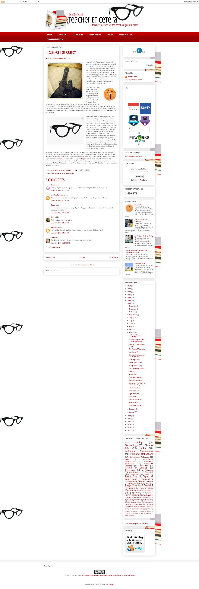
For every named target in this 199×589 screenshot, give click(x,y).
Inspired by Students (136, 468)
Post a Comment (54, 247)
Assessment (147, 492)
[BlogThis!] (82, 170)
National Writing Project (133, 502)
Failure (142, 488)
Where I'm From (140, 263)
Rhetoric (149, 511)
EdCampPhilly (132, 488)
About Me (62, 34)
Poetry (127, 459)
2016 (129, 297)
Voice (141, 487)
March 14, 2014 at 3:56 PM (60, 213)
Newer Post (50, 257)
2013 (129, 416)
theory (132, 515)
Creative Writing (130, 481)
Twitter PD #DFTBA (135, 362)
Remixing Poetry (134, 360)
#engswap (142, 506)
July (131, 321)
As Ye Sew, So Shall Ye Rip (144, 236)
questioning (148, 513)
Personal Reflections (58, 173)
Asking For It (133, 374)
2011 (129, 419)
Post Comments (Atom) (86, 265)
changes (150, 504)
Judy (52, 217)
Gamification (135, 508)
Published (147, 485)
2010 (129, 421)
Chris (53, 237)
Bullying (149, 506)
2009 (129, 424)
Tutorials (142, 504)
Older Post (113, 257)
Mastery (139, 483)
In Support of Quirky (135, 365)
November (133, 309)
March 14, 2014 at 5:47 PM (60, 223)
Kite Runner (147, 490)
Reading (146, 474)
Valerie (53, 185)
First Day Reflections (144, 495)
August (132, 318)
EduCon (133, 495)
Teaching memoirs (131, 499)
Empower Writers (131, 476)
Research (146, 476)
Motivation (147, 497)
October (132, 312)
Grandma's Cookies (135, 380)
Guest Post (150, 508)
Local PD (132, 371)
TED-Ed (148, 483)
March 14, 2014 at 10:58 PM (60, 243)
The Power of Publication (137, 349)
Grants (143, 508)
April (131, 329)
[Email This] (80, 170)
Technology (131, 445)
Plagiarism (148, 509)
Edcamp (127, 508)
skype (129, 506)
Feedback (142, 481)
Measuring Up (133, 402)
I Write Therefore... (135, 388)
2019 (129, 289)
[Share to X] (84, 170)
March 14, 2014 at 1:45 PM (60, 200)
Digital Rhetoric (134, 394)
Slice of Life (70, 173)
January (132, 412)
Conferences (130, 470)
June (131, 323)
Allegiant (83, 159)
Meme (140, 509)
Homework (137, 497)
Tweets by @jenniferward (133, 156)
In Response (147, 470)
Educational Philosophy (140, 457)
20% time (143, 466)
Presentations (95, 34)
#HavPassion (134, 472)
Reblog (135, 511)
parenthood (149, 487)
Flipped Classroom (132, 474)
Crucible (150, 499)
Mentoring (147, 501)
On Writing (134, 442)
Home (49, 34)
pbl (142, 513)
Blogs (147, 472)
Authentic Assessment (139, 451)
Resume (142, 511)
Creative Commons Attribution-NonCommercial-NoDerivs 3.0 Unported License (109, 575)
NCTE (127, 492)
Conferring (142, 499)
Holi (97, 159)
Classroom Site (125, 34)
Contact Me (78, 34)
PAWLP (150, 481)
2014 (129, 303)
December (133, 306)
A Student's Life (134, 391)
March (131, 332)
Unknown (54, 227)
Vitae (110, 34)
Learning (137, 485)
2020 (129, 286)
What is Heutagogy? (135, 405)
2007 (129, 430)
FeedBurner (144, 180)
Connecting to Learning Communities (136, 356)
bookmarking (135, 513)
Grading (130, 483)
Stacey (53, 205)
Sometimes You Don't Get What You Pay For (137, 384)
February (132, 409)
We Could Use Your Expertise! (141, 220)
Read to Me (138, 205)
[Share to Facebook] (86, 170)
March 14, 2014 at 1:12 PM (60, 190)
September (133, 315)
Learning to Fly (134, 352)
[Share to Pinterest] (89, 170)
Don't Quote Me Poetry (136, 368)
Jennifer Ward (132, 77)
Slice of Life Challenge (54, 58)
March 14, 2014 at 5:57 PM (60, 233)
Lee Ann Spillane (57, 195)
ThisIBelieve (146, 480)
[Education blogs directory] (135, 553)
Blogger (110, 584)
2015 (129, 300)
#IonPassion (136, 492)
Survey (135, 504)
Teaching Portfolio (55, 39)
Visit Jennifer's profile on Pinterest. (136, 524)
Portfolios (127, 511)
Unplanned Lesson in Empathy (136, 336)
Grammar (128, 497)
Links (143, 448)
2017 (129, 295)
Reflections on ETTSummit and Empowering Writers (136, 251)
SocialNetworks (130, 487)
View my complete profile (133, 80)
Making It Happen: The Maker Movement (136, 340)
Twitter (141, 478)
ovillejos (59, 159)
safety (126, 515)
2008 (129, 427)
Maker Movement (134, 501)
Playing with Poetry (135, 377)
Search (127, 513)
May (131, 326)
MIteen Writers (131, 509)
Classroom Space (138, 494)
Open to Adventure (135, 399)
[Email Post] (75, 170)
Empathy (128, 485)
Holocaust (138, 490)
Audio (127, 494)
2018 (129, 292)
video (135, 506)
